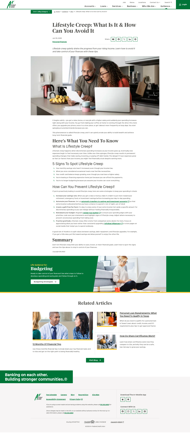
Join (124, 2)
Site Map (95, 395)
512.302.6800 (104, 404)
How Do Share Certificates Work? (137, 336)
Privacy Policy (75, 399)
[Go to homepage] (11, 5)
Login (184, 5)
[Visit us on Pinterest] (145, 411)
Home (58, 11)
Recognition (83, 395)
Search (167, 2)
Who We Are (148, 6)
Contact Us (154, 2)
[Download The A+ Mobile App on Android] (128, 399)
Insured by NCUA (116, 422)
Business (131, 6)
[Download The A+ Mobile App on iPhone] (122, 399)
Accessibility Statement (56, 399)
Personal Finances (59, 42)
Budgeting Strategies (43, 282)
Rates (132, 2)
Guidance (165, 6)
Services (116, 6)
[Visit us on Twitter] (134, 411)
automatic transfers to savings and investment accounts (104, 201)
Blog (71, 11)
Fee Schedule (51, 395)
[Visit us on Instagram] (128, 411)
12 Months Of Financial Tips (47, 344)
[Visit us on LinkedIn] (139, 411)
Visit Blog (93, 360)
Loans (103, 6)
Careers (64, 395)
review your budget (91, 213)
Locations (142, 2)
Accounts (89, 6)
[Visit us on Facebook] (122, 411)
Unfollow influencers (112, 223)
